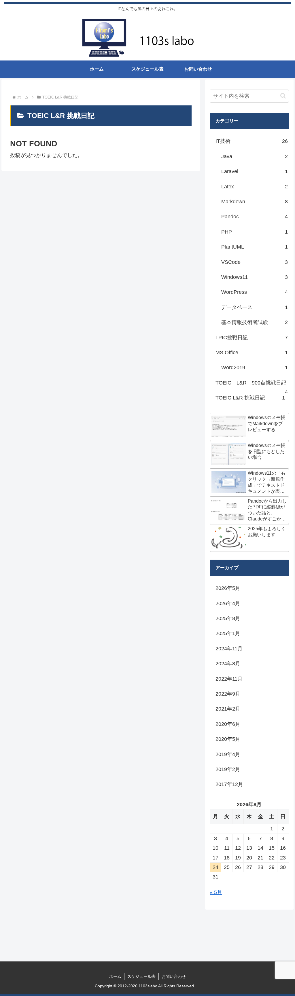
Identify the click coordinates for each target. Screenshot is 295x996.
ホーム (115, 976)
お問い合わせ (174, 976)
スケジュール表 (141, 976)
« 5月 (216, 892)
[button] (283, 95)
